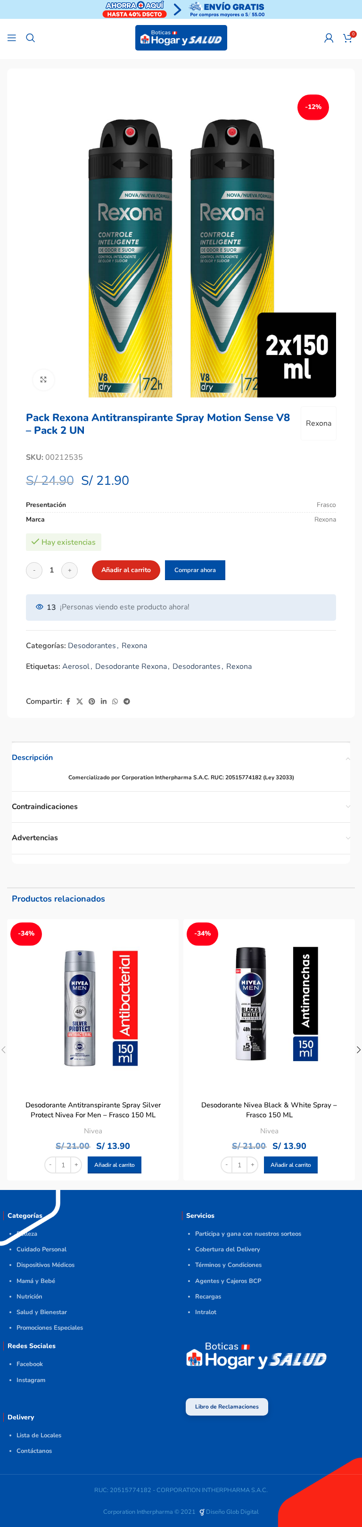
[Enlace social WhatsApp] (115, 702)
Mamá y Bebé (35, 1281)
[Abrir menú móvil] (11, 37)
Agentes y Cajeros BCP (228, 1281)
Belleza (26, 1234)
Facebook (29, 1364)
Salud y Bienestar (41, 1312)
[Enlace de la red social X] (80, 702)
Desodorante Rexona (131, 666)
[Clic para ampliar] (43, 380)
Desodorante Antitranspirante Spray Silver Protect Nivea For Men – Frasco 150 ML (93, 1110)
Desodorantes (92, 646)
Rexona (318, 423)
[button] (114, 1164)
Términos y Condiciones (228, 1265)
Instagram (30, 1380)
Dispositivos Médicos (45, 1265)
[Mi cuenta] (329, 37)
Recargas (208, 1296)
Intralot (205, 1312)
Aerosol (76, 666)
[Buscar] (30, 37)
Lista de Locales (38, 1435)
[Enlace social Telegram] (127, 702)
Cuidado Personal (41, 1249)
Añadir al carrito (126, 569)
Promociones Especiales (49, 1328)
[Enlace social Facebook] (68, 702)
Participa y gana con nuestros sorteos (248, 1234)
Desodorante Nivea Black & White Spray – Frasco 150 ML (269, 1110)
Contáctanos (34, 1451)
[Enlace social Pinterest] (92, 702)
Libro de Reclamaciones (227, 1406)
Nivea (93, 1131)
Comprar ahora (195, 570)
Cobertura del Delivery (227, 1249)
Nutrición (29, 1296)
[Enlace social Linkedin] (103, 702)
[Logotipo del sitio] (181, 37)
